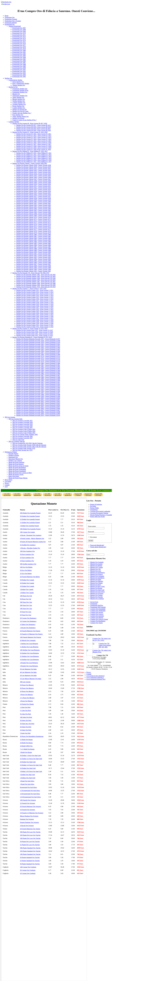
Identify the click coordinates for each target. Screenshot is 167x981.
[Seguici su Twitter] (5, 4)
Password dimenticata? (97, 545)
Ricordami (93, 537)
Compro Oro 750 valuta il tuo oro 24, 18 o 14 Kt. (102, 639)
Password (91, 531)
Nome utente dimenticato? (98, 547)
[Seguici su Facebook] (6, 2)
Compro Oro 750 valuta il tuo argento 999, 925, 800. (105, 645)
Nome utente (92, 526)
